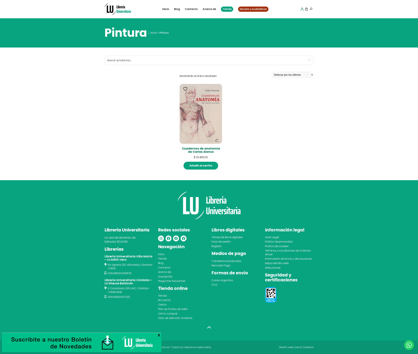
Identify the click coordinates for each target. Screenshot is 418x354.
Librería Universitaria (126, 230)
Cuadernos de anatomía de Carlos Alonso (201, 150)
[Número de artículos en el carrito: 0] (306, 9)
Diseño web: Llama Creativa (296, 347)
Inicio (154, 33)
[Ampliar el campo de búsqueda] (311, 9)
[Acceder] (302, 9)
